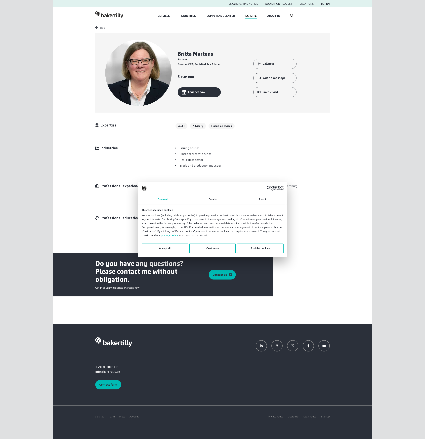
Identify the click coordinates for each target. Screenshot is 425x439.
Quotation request (278, 3)
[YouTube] (324, 345)
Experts (251, 16)
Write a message (274, 78)
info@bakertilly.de (107, 372)
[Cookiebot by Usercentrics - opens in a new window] (269, 188)
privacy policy (169, 235)
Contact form (108, 385)
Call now (268, 64)
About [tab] (262, 199)
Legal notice (309, 416)
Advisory (198, 126)
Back (102, 28)
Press (122, 416)
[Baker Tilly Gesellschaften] (113, 342)
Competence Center (221, 16)
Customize (212, 248)
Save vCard (270, 92)
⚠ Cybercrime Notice (243, 3)
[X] (292, 345)
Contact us (220, 275)
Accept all (164, 248)
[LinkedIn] (261, 345)
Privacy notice (275, 416)
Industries (188, 16)
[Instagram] (277, 345)
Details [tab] (213, 199)
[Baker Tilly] (109, 14)
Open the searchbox (291, 14)
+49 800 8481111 (107, 367)
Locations (307, 3)
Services (164, 16)
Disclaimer (293, 416)
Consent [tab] (163, 199)
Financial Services (221, 126)
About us (274, 16)
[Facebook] (308, 345)
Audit (181, 126)
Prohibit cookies (260, 248)
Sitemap (325, 416)
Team (111, 416)
